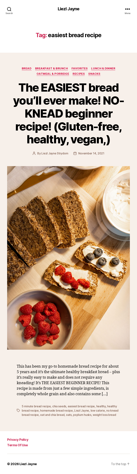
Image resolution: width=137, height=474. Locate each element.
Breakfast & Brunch (51, 68)
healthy (101, 406)
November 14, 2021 (91, 153)
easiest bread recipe (81, 406)
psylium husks (82, 415)
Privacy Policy (17, 439)
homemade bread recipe (56, 410)
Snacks (94, 73)
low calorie (98, 410)
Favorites (80, 68)
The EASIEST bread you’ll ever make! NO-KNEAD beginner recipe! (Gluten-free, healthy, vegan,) (68, 113)
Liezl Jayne (68, 9)
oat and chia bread (52, 415)
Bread (27, 68)
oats (69, 415)
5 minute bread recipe (36, 406)
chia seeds (59, 406)
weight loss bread (104, 415)
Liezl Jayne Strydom (54, 153)
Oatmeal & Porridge (53, 73)
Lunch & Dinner (103, 68)
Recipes (79, 73)
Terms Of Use (17, 445)
